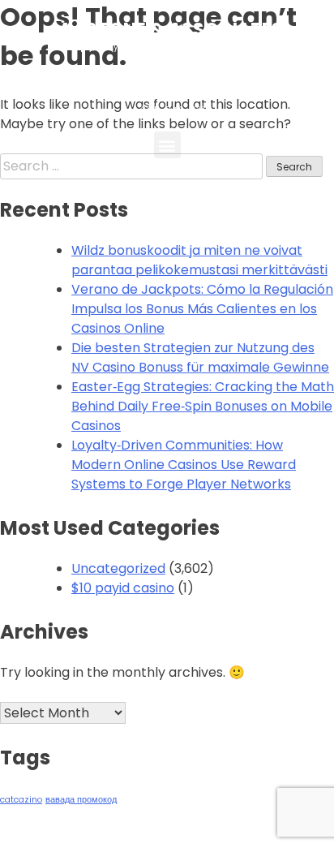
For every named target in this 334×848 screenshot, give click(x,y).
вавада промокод (81, 800)
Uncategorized (118, 568)
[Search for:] (133, 166)
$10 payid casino (122, 588)
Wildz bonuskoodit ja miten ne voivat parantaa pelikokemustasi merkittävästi (199, 260)
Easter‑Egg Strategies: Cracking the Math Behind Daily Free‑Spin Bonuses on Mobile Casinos (202, 406)
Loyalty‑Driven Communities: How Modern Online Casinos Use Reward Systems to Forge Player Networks (183, 464)
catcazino (21, 800)
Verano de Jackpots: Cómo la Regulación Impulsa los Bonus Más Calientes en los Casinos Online (202, 309)
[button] (167, 144)
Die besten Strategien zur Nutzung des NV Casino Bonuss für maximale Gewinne (200, 357)
